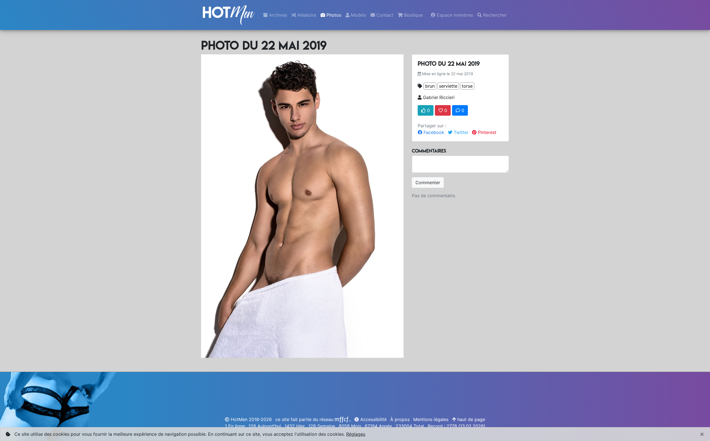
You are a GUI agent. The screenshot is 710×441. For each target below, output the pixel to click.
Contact (384, 15)
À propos (400, 419)
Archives (277, 15)
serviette (448, 86)
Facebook (433, 132)
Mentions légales (430, 419)
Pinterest (486, 132)
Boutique (413, 15)
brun (430, 86)
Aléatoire (306, 15)
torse (467, 86)
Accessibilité (373, 419)
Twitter (460, 132)
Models (357, 15)
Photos (333, 15)
